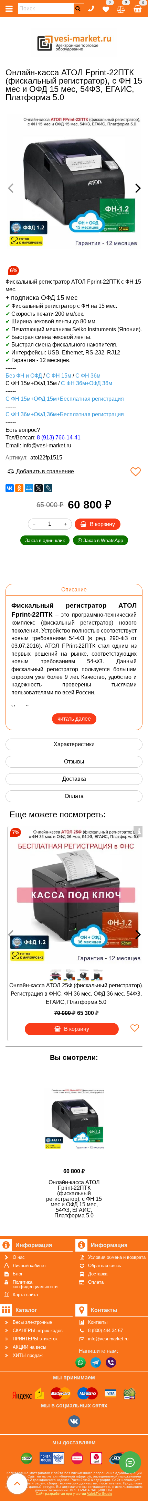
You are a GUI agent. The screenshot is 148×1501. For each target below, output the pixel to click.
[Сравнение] (121, 8)
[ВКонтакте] (10, 488)
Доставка (74, 779)
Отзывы (74, 761)
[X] (38, 488)
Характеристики (74, 744)
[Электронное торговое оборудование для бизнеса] (74, 41)
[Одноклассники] (19, 488)
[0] (106, 8)
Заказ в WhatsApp (102, 540)
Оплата (74, 796)
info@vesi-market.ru (46, 445)
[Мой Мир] (29, 488)
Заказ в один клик (45, 540)
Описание (74, 589)
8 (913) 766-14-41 (59, 437)
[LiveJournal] (48, 488)
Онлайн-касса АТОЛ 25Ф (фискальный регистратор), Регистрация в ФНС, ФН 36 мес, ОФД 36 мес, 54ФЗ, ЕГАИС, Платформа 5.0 (76, 993)
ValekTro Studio (99, 1493)
